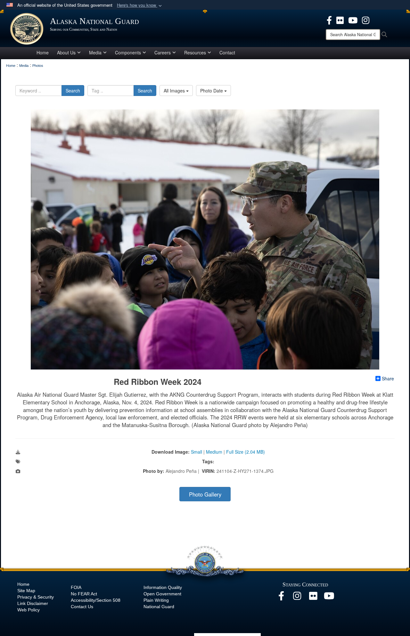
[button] (140, 5)
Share (388, 378)
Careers (162, 52)
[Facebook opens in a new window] (329, 19)
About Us (66, 52)
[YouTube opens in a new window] (352, 19)
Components (128, 52)
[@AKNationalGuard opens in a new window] (365, 19)
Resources (195, 52)
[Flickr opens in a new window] (340, 19)
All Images (175, 90)
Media (95, 52)
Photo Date (212, 90)
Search (73, 90)
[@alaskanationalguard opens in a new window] (297, 597)
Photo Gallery (205, 494)
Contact (227, 52)
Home (43, 52)
